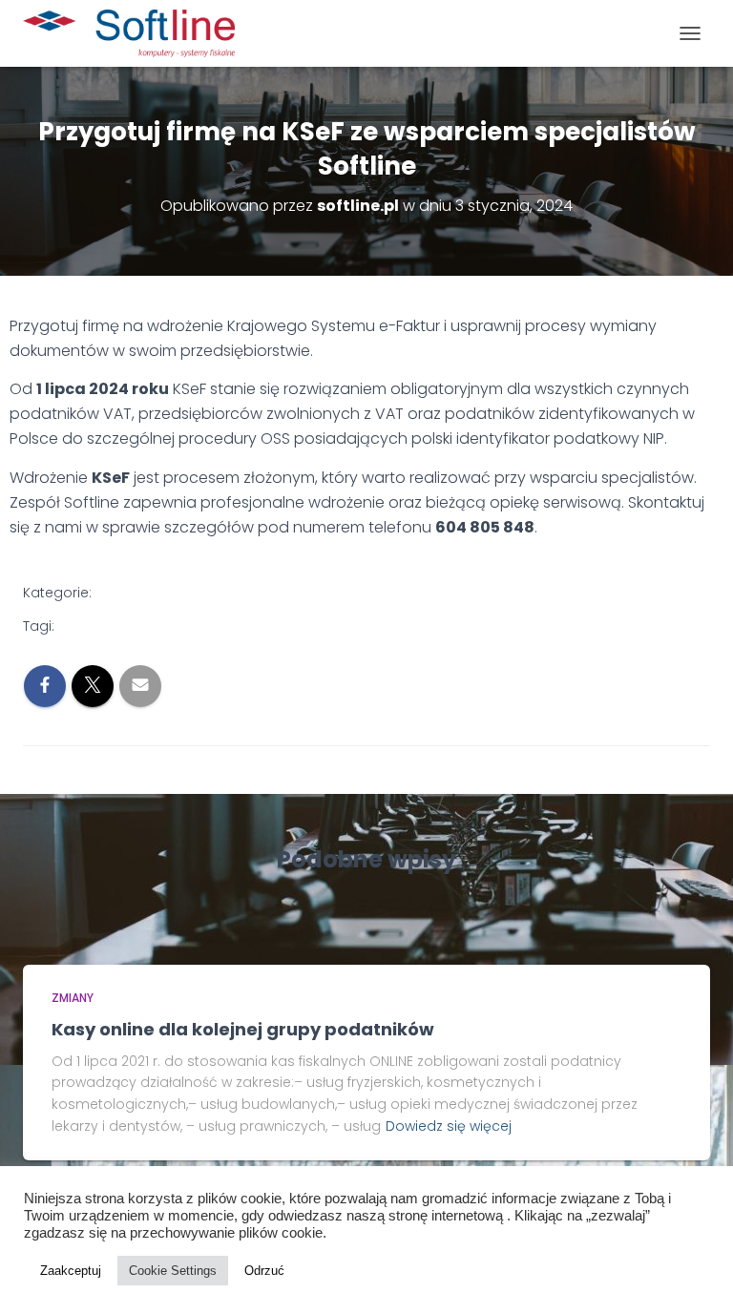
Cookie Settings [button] (173, 1270)
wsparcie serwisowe (340, 626)
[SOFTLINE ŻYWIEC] (136, 33)
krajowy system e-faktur (144, 626)
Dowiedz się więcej (449, 1126)
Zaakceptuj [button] (70, 1270)
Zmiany (133, 594)
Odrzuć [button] (264, 1270)
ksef (249, 626)
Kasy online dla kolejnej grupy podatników (243, 1029)
